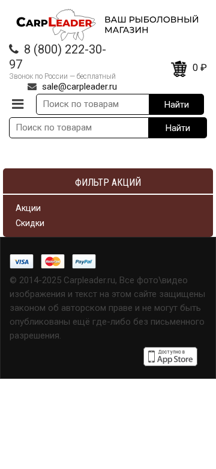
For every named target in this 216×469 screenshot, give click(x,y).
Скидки (30, 223)
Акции (28, 208)
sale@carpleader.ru (79, 86)
